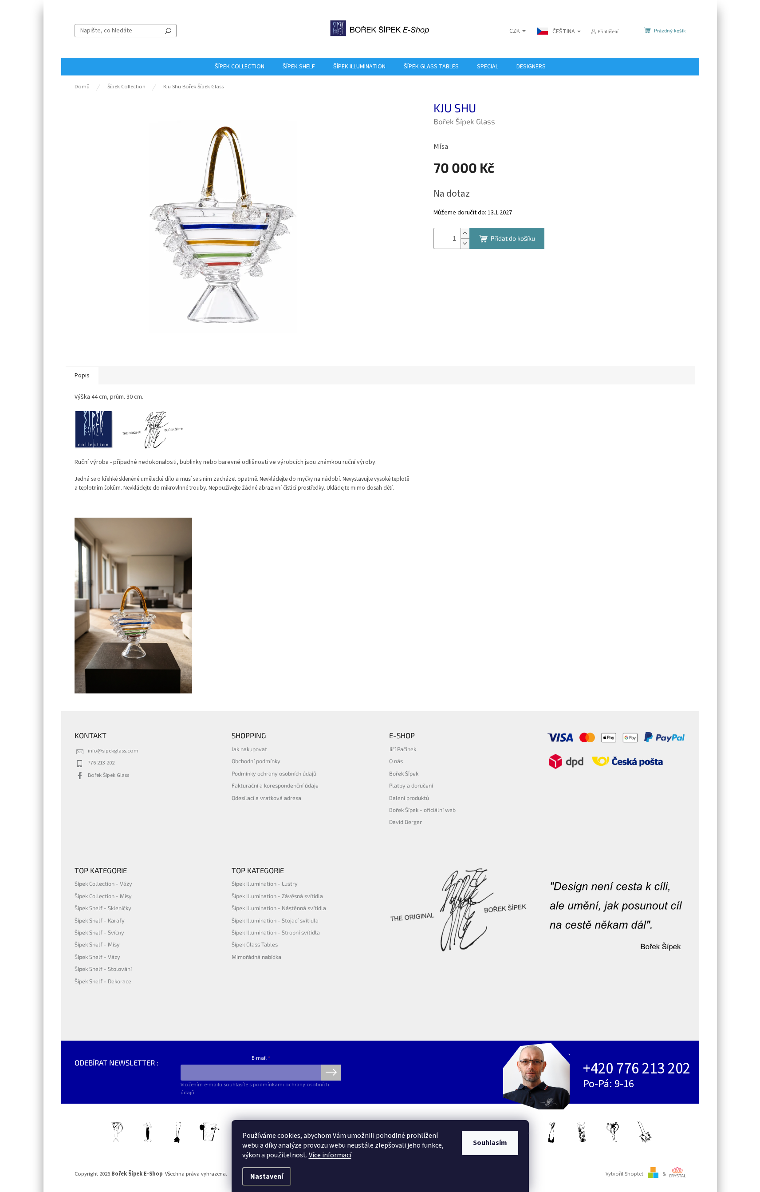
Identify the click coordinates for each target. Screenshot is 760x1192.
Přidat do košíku (513, 238)
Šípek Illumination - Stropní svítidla (276, 932)
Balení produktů (409, 797)
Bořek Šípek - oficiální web (422, 809)
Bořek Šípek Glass (108, 775)
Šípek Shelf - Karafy (100, 920)
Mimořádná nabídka (256, 956)
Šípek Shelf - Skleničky (103, 907)
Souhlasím (490, 1143)
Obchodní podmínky (256, 760)
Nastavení (266, 1176)
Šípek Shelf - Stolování (103, 968)
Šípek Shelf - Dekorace (103, 981)
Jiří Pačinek (402, 748)
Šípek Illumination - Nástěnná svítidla (279, 907)
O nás (396, 760)
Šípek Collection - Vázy (103, 883)
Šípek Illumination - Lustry (265, 883)
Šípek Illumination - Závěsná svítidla (277, 895)
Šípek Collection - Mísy (103, 895)
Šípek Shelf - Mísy (97, 944)
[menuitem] (239, 66)
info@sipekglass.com (113, 751)
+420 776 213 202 (636, 1068)
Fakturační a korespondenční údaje (275, 785)
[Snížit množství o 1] (465, 243)
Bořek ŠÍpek (403, 773)
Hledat (168, 30)
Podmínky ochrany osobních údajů (274, 773)
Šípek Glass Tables (255, 944)
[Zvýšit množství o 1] (465, 233)
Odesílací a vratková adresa (266, 797)
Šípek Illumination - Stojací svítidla (275, 920)
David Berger (405, 821)
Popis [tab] (82, 375)
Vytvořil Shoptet (624, 1174)
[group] (134, 606)
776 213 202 (101, 763)
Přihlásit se (331, 1073)
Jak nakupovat (249, 748)
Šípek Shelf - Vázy (97, 956)
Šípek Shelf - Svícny (99, 932)
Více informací (330, 1155)
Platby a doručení (411, 785)
